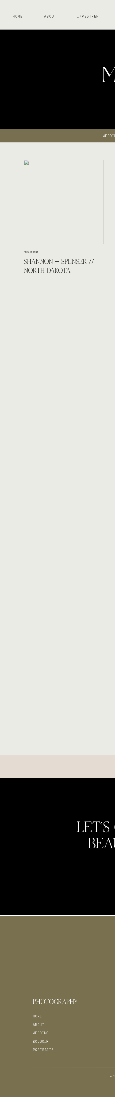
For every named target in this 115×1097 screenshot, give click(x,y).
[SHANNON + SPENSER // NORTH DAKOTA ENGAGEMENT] (64, 202)
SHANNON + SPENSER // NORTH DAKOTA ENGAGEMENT (59, 267)
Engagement (31, 252)
